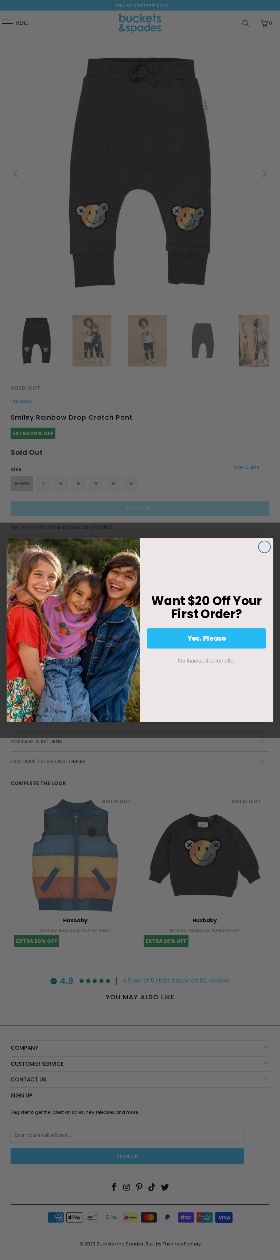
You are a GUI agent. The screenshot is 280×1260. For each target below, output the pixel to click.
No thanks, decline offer (206, 660)
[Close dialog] (264, 547)
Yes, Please (206, 638)
